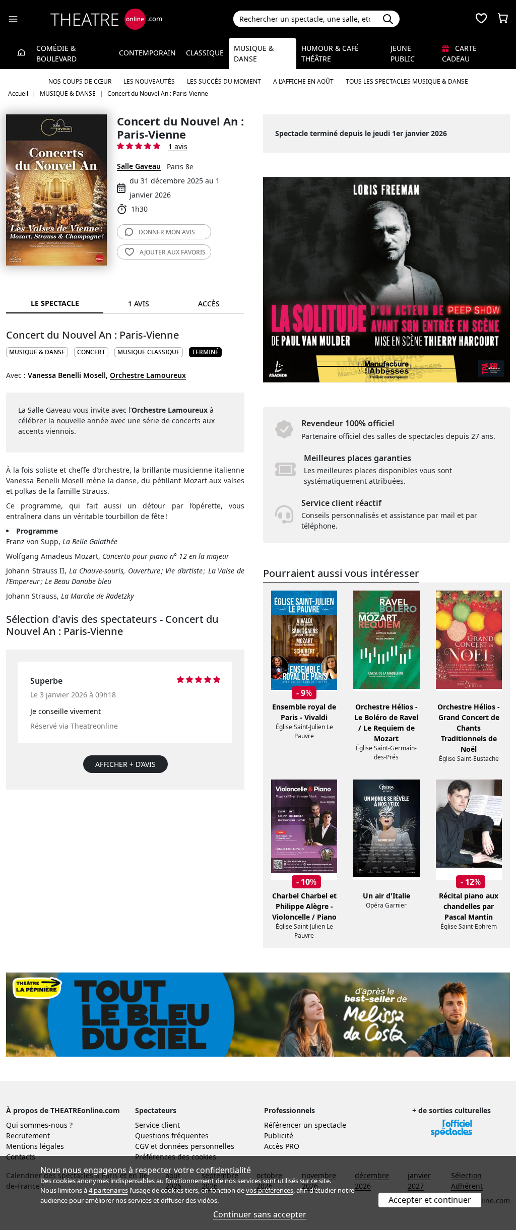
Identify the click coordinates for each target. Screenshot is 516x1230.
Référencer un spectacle (305, 1125)
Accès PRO (281, 1146)
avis (167, 232)
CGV (142, 1146)
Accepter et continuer (430, 1199)
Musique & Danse (254, 53)
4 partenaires (108, 1190)
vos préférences (269, 1190)
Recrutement (28, 1135)
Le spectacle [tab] (55, 303)
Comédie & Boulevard (56, 53)
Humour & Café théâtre (330, 53)
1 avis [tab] (138, 303)
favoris (173, 252)
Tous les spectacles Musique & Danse (407, 81)
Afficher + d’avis (125, 764)
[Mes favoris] (481, 19)
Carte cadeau (459, 53)
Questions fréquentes (172, 1135)
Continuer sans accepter (259, 1214)
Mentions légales (35, 1146)
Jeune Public (403, 53)
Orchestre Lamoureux (148, 375)
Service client (157, 1125)
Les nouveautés (149, 81)
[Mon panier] (503, 19)
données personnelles (196, 1146)
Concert (91, 352)
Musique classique (148, 352)
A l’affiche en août (303, 81)
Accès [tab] (209, 303)
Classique (205, 52)
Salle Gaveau (139, 166)
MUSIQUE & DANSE (37, 352)
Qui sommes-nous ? (39, 1125)
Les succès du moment (224, 81)
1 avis (177, 146)
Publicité (278, 1135)
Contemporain (147, 52)
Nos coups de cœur (79, 81)
